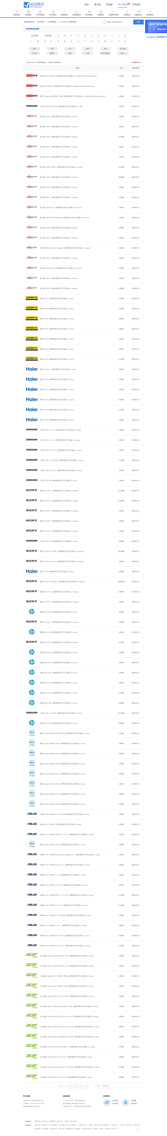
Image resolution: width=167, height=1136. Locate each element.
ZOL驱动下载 (63, 1125)
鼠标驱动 (64, 15)
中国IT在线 (97, 1125)
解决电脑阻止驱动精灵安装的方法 (74, 1103)
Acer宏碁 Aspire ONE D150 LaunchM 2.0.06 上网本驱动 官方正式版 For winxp (69, 1006)
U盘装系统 (53, 1129)
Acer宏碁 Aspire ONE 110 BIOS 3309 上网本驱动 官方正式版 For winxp (66, 986)
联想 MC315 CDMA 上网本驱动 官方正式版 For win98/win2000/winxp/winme (68, 76)
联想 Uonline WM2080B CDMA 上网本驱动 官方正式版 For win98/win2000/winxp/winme (72, 96)
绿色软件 (105, 1125)
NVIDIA (34, 53)
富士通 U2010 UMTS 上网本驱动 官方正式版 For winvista (61, 167)
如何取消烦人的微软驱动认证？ (33, 1100)
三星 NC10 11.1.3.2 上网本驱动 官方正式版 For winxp (60, 440)
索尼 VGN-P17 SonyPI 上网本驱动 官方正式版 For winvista (62, 551)
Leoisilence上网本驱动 (68, 22)
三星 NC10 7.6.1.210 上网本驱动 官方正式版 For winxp (60, 430)
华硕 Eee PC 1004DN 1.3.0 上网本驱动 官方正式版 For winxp (62, 875)
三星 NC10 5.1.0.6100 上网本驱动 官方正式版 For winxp (61, 713)
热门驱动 (122, 4)
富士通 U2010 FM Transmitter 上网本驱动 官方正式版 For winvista (64, 218)
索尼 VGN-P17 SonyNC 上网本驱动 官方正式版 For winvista (62, 582)
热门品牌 (34, 36)
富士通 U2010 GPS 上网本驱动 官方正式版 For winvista (60, 207)
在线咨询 (134, 1103)
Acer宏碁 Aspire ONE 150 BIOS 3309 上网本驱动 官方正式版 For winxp (66, 976)
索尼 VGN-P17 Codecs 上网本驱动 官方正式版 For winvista (62, 561)
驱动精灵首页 (29, 22)
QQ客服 (133, 1100)
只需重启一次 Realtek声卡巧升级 (33, 1103)
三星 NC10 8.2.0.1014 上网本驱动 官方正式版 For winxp (61, 470)
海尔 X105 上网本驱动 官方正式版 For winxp (57, 379)
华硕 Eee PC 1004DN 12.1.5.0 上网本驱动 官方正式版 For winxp (64, 905)
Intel (70, 49)
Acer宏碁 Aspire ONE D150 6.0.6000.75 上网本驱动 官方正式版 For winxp (67, 1047)
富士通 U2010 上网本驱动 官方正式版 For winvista (59, 116)
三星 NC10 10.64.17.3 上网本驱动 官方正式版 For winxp (61, 450)
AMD (87, 53)
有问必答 (115, 1103)
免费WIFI (45, 1125)
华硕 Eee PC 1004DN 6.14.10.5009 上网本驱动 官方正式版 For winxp (65, 915)
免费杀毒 (52, 1121)
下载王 (101, 1129)
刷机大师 (61, 1129)
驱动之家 (45, 1121)
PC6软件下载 (82, 1125)
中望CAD (114, 1129)
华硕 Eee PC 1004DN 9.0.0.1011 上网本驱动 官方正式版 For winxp (64, 936)
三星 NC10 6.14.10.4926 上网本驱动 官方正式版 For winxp (62, 460)
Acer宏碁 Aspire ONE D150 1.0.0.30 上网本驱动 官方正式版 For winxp (66, 1057)
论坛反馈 (115, 1100)
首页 (86, 4)
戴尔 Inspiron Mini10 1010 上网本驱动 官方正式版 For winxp (62, 743)
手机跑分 (136, 4)
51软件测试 (53, 1125)
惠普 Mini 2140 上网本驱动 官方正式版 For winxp (58, 612)
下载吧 (90, 1125)
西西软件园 (69, 1129)
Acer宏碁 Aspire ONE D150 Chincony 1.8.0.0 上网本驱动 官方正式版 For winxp (69, 1016)
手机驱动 (126, 15)
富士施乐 (123, 49)
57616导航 (113, 1125)
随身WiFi (60, 1121)
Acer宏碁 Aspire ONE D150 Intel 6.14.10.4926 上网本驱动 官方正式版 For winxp (69, 1067)
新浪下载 (37, 1125)
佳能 (52, 49)
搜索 (138, 22)
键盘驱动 (138, 15)
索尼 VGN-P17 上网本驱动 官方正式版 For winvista (59, 491)
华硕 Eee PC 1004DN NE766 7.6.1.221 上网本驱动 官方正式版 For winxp (67, 834)
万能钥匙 (78, 1129)
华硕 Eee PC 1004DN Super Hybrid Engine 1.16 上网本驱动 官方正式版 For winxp (70, 855)
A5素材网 (45, 1129)
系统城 (107, 1129)
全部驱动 (16, 15)
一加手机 (121, 1125)
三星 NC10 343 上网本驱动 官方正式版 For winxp (58, 480)
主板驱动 (100, 15)
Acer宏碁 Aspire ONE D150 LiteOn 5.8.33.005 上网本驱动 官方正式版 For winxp (69, 1027)
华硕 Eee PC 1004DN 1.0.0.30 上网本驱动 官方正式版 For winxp (64, 885)
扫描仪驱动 (76, 15)
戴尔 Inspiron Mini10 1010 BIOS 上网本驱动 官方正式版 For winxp (64, 733)
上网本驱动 (52, 22)
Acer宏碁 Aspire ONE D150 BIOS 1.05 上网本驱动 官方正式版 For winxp (67, 966)
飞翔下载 (136, 1125)
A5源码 (95, 1129)
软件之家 (73, 1121)
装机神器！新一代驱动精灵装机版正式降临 (77, 1106)
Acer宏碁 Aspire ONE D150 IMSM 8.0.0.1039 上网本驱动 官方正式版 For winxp (69, 1037)
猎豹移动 (37, 1121)
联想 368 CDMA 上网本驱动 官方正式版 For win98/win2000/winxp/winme (67, 86)
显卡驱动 (52, 15)
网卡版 (97, 4)
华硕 (69, 53)
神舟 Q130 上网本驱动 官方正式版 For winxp (57, 298)
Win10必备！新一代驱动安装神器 (74, 1100)
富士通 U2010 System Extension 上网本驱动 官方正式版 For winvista (65, 248)
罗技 (105, 49)
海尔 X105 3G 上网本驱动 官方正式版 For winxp (58, 369)
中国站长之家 (86, 1129)
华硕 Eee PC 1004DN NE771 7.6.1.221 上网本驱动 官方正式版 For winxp (67, 895)
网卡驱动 (89, 15)
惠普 (34, 49)
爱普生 (52, 53)
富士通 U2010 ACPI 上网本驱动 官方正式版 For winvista (61, 268)
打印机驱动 (40, 15)
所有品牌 (48, 36)
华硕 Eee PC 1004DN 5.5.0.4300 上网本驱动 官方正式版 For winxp (64, 814)
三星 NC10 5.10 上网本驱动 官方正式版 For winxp (58, 541)
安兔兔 (66, 1121)
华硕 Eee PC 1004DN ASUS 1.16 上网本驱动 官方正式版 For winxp (65, 865)
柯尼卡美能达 (105, 53)
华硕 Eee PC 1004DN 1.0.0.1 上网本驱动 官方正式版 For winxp (63, 925)
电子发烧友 (72, 1125)
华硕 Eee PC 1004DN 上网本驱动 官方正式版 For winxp (60, 824)
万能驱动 (28, 15)
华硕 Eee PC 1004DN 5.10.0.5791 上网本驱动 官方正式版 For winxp (65, 946)
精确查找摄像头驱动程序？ (32, 1106)
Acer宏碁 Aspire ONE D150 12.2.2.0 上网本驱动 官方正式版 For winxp (66, 1077)
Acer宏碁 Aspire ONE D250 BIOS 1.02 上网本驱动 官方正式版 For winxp (67, 956)
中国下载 (129, 1125)
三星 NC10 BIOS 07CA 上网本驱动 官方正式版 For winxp (61, 106)
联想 (87, 49)
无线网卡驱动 (114, 15)
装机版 (109, 4)
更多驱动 (149, 15)
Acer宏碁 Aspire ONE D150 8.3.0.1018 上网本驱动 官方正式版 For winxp (67, 996)
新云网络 (37, 1129)
